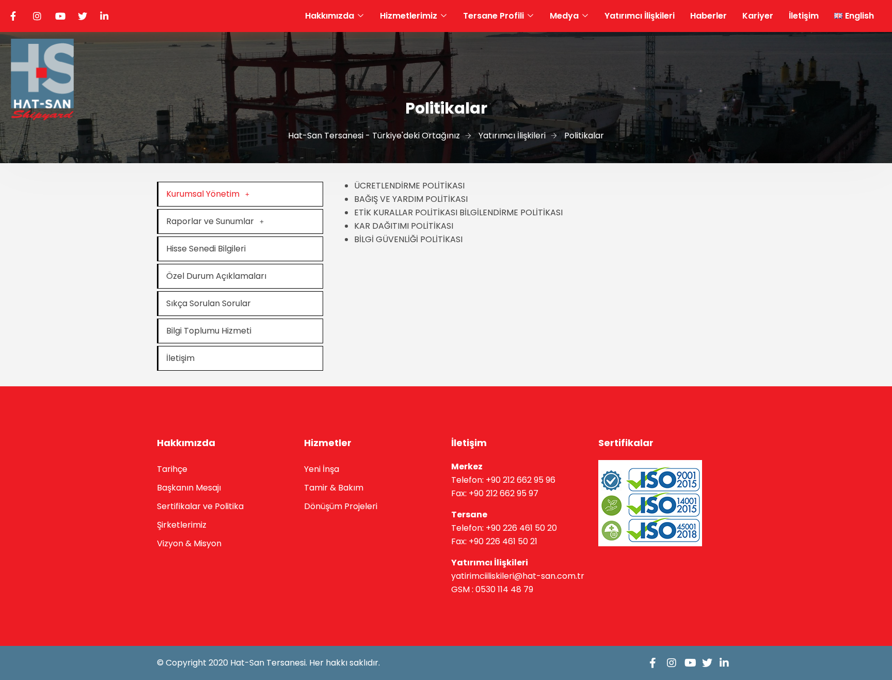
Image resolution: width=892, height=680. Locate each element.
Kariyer (757, 16)
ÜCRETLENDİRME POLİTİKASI (409, 186)
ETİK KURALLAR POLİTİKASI (405, 212)
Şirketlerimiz (181, 525)
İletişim (804, 16)
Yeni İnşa (321, 469)
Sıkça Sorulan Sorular (208, 303)
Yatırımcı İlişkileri (639, 16)
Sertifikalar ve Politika (200, 506)
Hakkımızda (329, 16)
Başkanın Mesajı (189, 488)
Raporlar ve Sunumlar (210, 221)
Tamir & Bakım (333, 488)
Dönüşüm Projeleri (340, 506)
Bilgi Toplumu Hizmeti (208, 331)
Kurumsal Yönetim (203, 194)
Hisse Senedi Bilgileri (206, 249)
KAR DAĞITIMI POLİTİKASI (403, 226)
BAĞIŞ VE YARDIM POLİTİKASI (411, 199)
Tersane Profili (493, 16)
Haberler (708, 16)
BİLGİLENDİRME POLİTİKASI (511, 212)
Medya (564, 16)
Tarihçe (172, 469)
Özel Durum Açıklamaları (216, 276)
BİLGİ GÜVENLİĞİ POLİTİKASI (408, 239)
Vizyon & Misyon (189, 543)
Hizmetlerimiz (408, 16)
